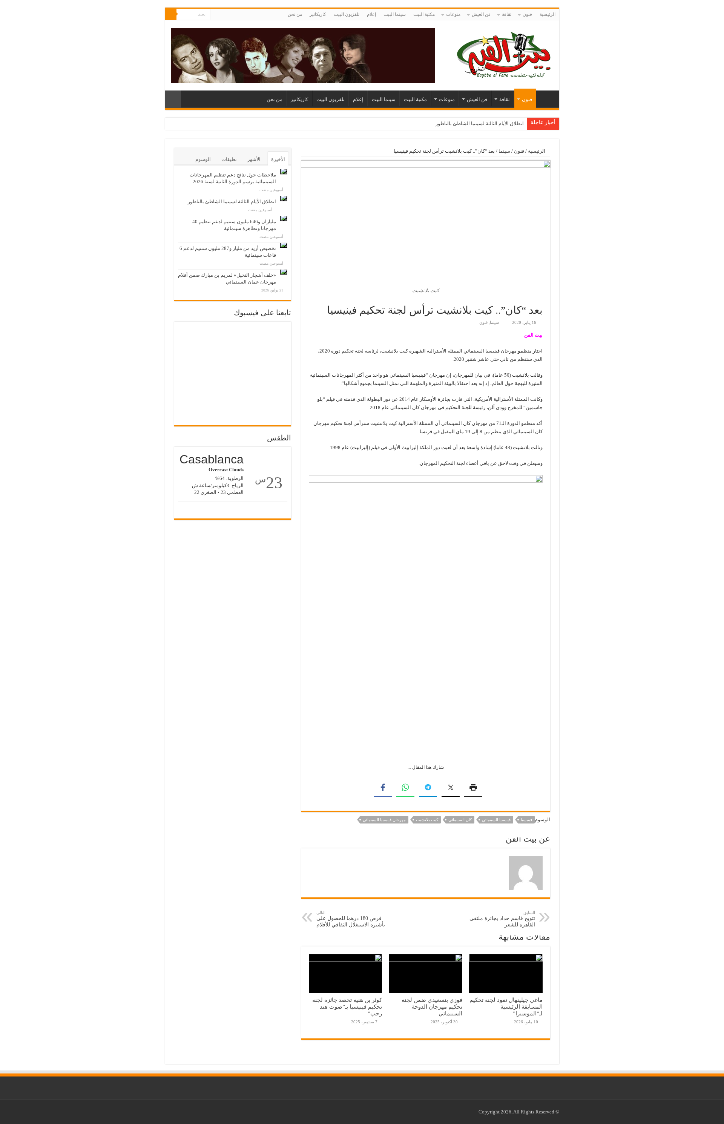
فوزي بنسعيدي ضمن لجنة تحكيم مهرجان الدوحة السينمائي (432, 1007)
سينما (504, 151)
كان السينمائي (460, 819)
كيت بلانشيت (427, 819)
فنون (527, 14)
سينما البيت (394, 14)
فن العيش (481, 14)
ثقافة (506, 14)
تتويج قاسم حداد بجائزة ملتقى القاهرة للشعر (502, 919)
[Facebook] (223, 14)
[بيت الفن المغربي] (505, 54)
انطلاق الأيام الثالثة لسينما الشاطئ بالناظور (480, 123)
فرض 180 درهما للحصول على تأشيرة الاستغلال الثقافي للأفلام (350, 919)
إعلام (371, 14)
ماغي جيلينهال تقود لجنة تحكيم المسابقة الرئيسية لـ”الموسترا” (506, 1007)
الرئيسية (547, 14)
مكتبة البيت (424, 14)
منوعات (453, 14)
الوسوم (203, 159)
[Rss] (230, 14)
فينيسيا (526, 819)
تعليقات (229, 159)
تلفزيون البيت (346, 14)
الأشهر (254, 159)
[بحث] (170, 14)
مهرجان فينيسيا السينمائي (384, 819)
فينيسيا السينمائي (496, 819)
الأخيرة (278, 159)
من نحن (295, 14)
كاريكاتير (318, 14)
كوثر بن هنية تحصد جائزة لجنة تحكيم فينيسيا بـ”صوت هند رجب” (347, 1007)
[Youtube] (216, 14)
